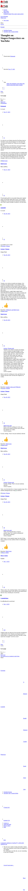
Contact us (6, 823)
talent (17, 85)
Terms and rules (7, 824)
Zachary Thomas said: (9, 348)
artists (8, 83)
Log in (2, 24)
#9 (4, 587)
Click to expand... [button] (8, 371)
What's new (6, 12)
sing (23, 83)
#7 (4, 480)
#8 (4, 527)
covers (18, 83)
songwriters (13, 85)
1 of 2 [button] (2, 92)
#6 (4, 423)
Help (5, 827)
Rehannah (12, 56)
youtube (21, 85)
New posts (6, 11)
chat (11, 83)
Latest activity (20, 14)
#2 (4, 195)
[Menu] (1, 4)
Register (2, 27)
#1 (4, 138)
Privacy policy (7, 825)
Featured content (7, 14)
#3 (4, 239)
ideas (21, 83)
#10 (4, 630)
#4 (4, 280)
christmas (14, 83)
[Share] (15, 125)
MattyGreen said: (8, 425)
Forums (5, 9)
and (12, 309)
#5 (4, 345)
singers (8, 85)
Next (2, 91)
